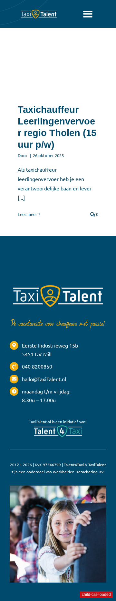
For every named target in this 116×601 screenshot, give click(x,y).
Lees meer (27, 214)
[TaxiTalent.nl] (38, 11)
